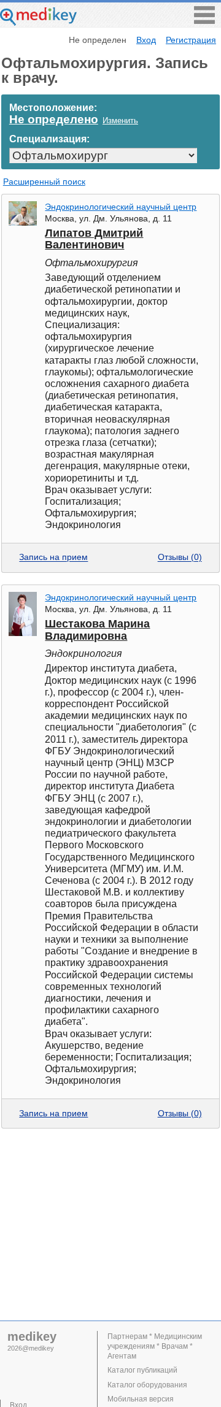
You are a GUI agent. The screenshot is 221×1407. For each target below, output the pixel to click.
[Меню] (204, 20)
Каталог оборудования (147, 1385)
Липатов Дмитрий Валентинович (94, 239)
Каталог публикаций (142, 1370)
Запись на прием (53, 557)
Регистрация (191, 40)
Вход (146, 40)
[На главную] (38, 22)
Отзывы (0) (180, 557)
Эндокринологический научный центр (120, 207)
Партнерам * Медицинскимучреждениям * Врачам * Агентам (154, 1346)
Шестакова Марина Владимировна (97, 630)
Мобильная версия (140, 1399)
